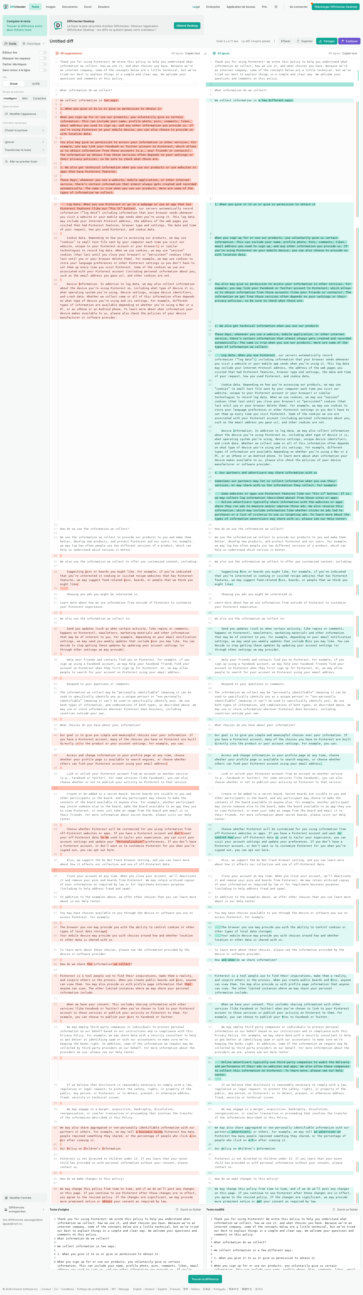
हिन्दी (185, 1289)
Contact (46, 1289)
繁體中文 (247, 1289)
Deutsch (150, 1289)
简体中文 (234, 1289)
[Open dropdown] (274, 41)
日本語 (206, 1289)
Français (175, 1289)
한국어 (259, 1289)
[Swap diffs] (205, 53)
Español (162, 1289)
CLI (56, 1289)
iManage (124, 1289)
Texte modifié (215, 1209)
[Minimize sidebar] (43, 43)
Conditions (67, 1289)
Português (220, 1289)
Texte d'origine (59, 1209)
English (137, 1289)
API (114, 1289)
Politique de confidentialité (92, 1289)
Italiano (195, 1289)
